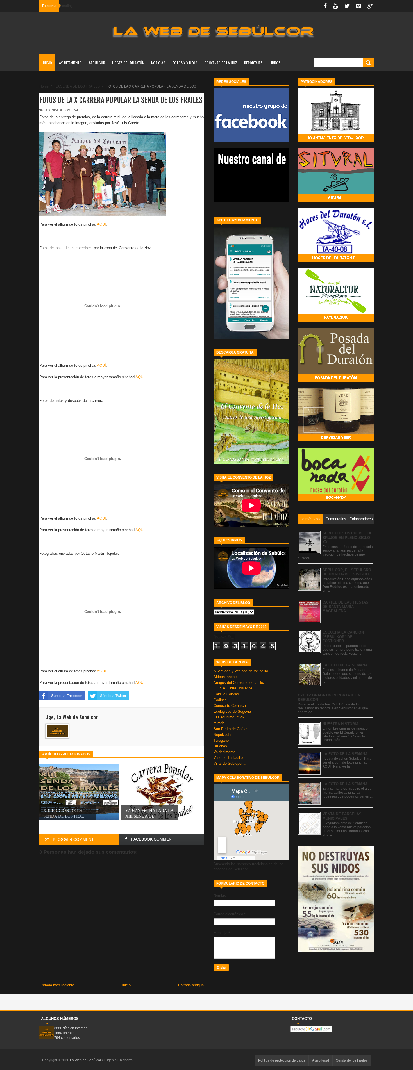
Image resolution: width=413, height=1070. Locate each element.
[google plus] (370, 6)
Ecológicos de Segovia (232, 711)
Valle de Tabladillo (228, 757)
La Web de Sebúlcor (86, 1060)
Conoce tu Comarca (230, 706)
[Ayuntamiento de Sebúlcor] (336, 140)
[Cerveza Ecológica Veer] (336, 440)
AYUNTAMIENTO (70, 62)
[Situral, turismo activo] (336, 200)
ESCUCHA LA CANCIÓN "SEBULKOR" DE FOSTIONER (343, 636)
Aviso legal (320, 1060)
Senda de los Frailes (351, 1060)
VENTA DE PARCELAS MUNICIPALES (342, 816)
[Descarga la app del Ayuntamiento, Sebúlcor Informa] (251, 338)
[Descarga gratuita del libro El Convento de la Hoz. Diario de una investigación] (251, 463)
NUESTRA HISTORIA (340, 724)
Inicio (47, 62)
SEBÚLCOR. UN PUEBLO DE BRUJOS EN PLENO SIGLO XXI (348, 537)
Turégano (221, 740)
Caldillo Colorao (226, 694)
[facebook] (325, 6)
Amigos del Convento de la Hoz (239, 682)
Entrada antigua (191, 985)
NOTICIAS (158, 62)
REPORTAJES (253, 62)
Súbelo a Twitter (113, 696)
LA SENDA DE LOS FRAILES (63, 110)
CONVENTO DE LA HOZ (220, 62)
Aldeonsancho (225, 677)
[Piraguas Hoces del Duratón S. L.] (336, 260)
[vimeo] (358, 6)
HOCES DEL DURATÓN (128, 62)
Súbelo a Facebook (67, 696)
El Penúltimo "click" (230, 717)
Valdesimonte (224, 752)
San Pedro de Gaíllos (231, 729)
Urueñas (220, 746)
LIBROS (274, 62)
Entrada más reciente (56, 985)
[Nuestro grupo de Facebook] (251, 140)
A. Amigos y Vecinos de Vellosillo (241, 671)
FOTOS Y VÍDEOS (185, 62)
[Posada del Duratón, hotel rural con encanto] (336, 380)
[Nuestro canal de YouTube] (251, 200)
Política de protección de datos (281, 1060)
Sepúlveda (222, 734)
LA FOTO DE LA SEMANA (345, 665)
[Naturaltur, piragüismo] (336, 320)
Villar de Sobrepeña (229, 763)
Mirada (219, 723)
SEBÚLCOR (97, 62)
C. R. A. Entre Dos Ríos (233, 688)
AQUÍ (101, 224)
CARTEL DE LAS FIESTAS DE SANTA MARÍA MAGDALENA (345, 606)
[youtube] (335, 6)
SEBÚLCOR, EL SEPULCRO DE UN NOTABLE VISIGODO (347, 572)
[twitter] (347, 6)
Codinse (220, 700)
